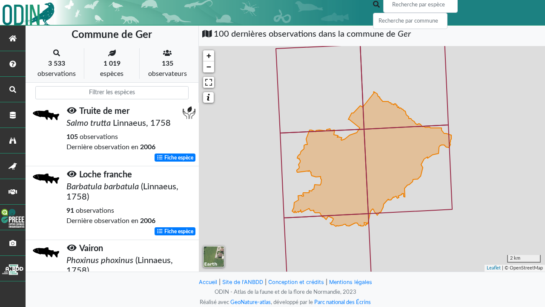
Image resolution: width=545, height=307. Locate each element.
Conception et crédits (296, 282)
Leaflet (494, 268)
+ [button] (209, 55)
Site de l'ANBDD (242, 282)
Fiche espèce (178, 157)
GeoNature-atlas (250, 302)
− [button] (209, 66)
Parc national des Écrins (342, 302)
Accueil (208, 282)
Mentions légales (350, 282)
